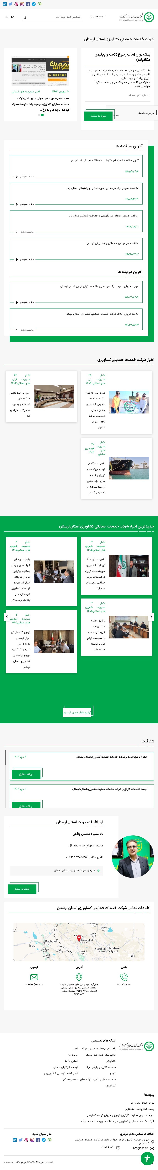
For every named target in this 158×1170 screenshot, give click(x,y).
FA (12, 17)
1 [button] (42, 115)
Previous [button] (7, 617)
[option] (40, 84)
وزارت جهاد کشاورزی (142, 1103)
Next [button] (151, 617)
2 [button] (39, 115)
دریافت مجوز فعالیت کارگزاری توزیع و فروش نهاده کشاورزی (120, 1115)
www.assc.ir (9, 1162)
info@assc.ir (140, 1148)
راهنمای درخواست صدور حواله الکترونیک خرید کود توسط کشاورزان (99, 1055)
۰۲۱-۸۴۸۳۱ (107, 1148)
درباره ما (73, 1055)
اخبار (75, 1049)
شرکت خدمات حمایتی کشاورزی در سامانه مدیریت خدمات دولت (117, 1121)
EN (6, 17)
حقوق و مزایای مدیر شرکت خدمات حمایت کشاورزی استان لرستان (111, 757)
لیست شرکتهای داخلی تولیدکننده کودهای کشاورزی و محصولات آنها (61, 1073)
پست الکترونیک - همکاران (139, 1109)
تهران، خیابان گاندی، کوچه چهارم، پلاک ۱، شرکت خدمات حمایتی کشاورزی (112, 1142)
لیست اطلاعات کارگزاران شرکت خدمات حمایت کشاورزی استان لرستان (109, 789)
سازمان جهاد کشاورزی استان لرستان (75, 871)
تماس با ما (71, 1061)
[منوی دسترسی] (106, 17)
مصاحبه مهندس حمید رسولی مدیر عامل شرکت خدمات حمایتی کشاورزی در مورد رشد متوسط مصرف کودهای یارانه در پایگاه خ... (40, 104)
